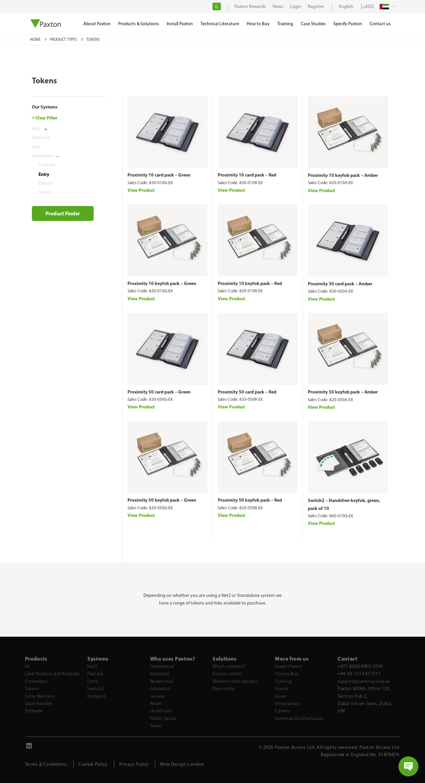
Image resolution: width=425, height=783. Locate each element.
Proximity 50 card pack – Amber (340, 284)
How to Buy (286, 673)
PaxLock (46, 183)
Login (295, 6)
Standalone (42, 156)
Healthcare (161, 711)
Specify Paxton (347, 24)
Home (36, 39)
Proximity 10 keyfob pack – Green (162, 283)
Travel (156, 726)
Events (282, 688)
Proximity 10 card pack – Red (247, 175)
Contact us (380, 24)
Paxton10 (40, 137)
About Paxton (97, 24)
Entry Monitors (40, 696)
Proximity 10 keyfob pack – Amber (343, 175)
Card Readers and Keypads (52, 673)
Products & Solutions (138, 24)
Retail (155, 703)
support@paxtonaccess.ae (364, 681)
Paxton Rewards (250, 6)
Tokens (32, 688)
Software (34, 711)
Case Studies (313, 24)
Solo (36, 146)
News (280, 696)
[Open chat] (408, 766)
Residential (161, 681)
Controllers (36, 681)
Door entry (223, 688)
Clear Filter (46, 118)
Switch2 (46, 192)
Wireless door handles (235, 681)
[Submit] (216, 6)
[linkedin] (29, 747)
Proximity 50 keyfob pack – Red (250, 500)
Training (283, 681)
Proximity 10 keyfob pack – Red (250, 283)
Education (160, 688)
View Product (141, 190)
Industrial (159, 673)
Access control (227, 673)
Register (316, 6)
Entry (44, 174)
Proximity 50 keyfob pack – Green (162, 500)
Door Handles (39, 703)
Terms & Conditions (46, 764)
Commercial (162, 666)
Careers (282, 711)
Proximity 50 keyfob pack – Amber (343, 392)
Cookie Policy (93, 764)
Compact (47, 165)
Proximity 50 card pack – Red (247, 392)
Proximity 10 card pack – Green (159, 175)
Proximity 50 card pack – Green (159, 392)
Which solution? (228, 666)
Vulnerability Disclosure (299, 718)
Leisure (157, 696)
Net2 (36, 128)
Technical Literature (220, 24)
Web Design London (182, 764)
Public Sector (163, 718)
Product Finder (62, 213)
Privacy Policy (134, 764)
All (27, 666)
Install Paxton (288, 666)
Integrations (287, 703)
